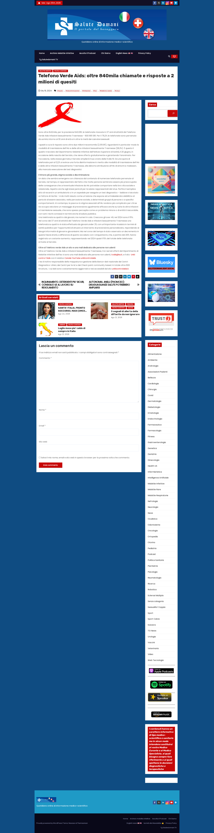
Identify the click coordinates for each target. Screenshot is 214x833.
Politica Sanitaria (60, 71)
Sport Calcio (154, 618)
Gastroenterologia (157, 442)
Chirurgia (152, 389)
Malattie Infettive (45, 71)
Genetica (152, 448)
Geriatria (152, 454)
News (150, 513)
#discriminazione (72, 91)
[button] (169, 56)
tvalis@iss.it (116, 254)
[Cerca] (173, 113)
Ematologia (153, 413)
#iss (95, 91)
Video (150, 654)
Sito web (43, 441)
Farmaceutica (154, 424)
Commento (45, 358)
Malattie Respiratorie (158, 495)
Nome (42, 409)
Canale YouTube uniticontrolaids (80, 258)
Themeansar (82, 823)
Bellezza (152, 377)
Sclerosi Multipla (155, 595)
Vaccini (130, 308)
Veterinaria (153, 648)
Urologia (152, 636)
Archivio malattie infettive (62, 53)
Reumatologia (154, 577)
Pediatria (130, 304)
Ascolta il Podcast (87, 53)
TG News (152, 630)
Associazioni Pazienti (157, 371)
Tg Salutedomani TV (48, 59)
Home (42, 53)
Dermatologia (154, 401)
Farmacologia (154, 430)
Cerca (152, 104)
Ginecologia (153, 460)
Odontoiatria (154, 524)
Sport (150, 613)
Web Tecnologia (156, 660)
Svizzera (152, 624)
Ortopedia (153, 536)
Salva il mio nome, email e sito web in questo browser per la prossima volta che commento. (85, 457)
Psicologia (152, 572)
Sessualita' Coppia (156, 607)
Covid (150, 395)
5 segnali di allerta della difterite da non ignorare (125, 313)
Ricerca (151, 583)
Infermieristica (155, 471)
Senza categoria (156, 601)
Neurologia (153, 507)
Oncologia (153, 530)
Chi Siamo (106, 53)
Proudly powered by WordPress (49, 823)
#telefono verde (106, 91)
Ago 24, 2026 (64, 314)
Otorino (151, 542)
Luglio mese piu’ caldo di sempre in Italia (71, 330)
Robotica (152, 589)
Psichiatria (153, 566)
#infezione (86, 91)
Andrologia (153, 365)
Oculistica (152, 518)
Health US (152, 465)
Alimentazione (155, 354)
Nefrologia (153, 501)
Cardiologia (153, 383)
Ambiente (62, 325)
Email (42, 425)
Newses (72, 823)
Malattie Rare (154, 489)
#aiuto (60, 91)
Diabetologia (154, 407)
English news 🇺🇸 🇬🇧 (124, 53)
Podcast (152, 554)
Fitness (151, 436)
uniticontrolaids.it (120, 268)
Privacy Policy (144, 53)
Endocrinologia (155, 418)
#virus (117, 91)
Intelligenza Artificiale (158, 477)
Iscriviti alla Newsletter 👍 (154, 823)
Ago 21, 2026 (116, 317)
